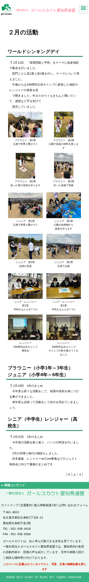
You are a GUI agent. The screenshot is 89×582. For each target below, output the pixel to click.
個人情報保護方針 (45, 505)
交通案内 (26, 505)
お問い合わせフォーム (73, 505)
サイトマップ (9, 505)
